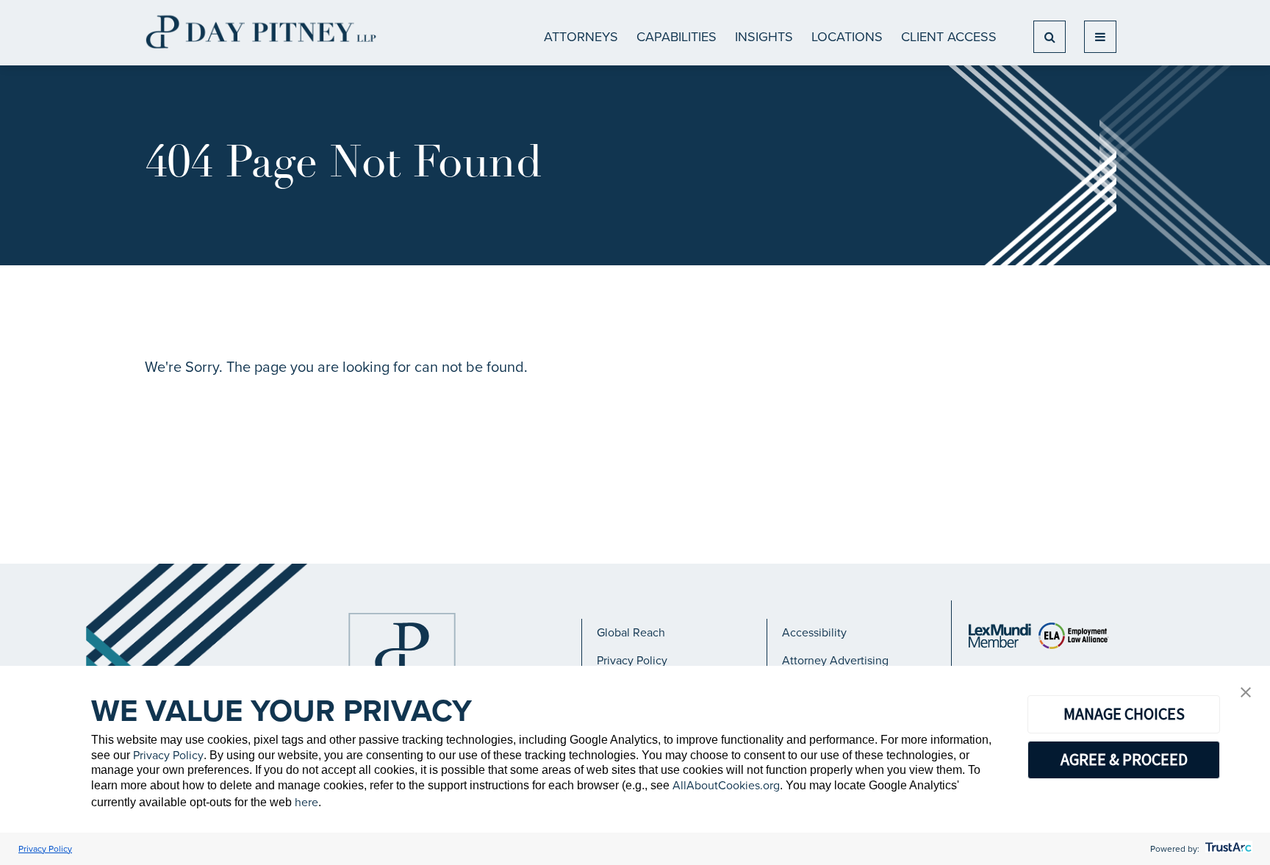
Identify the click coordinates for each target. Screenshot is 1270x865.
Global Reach (631, 632)
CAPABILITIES (676, 36)
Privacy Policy (632, 660)
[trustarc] (1227, 848)
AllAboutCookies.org (726, 785)
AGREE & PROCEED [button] (1124, 759)
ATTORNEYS (581, 36)
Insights (764, 36)
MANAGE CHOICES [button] (1124, 713)
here (306, 802)
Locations (847, 36)
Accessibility (814, 632)
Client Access (949, 36)
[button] (1245, 693)
